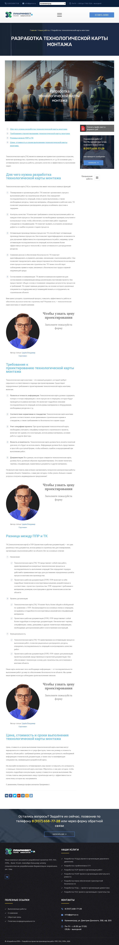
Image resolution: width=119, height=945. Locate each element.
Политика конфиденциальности (21, 921)
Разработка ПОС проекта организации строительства (87, 892)
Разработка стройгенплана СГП (77, 865)
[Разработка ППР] (19, 15)
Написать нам (58, 834)
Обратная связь (14, 917)
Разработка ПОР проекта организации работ (83, 870)
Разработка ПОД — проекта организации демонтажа (86, 888)
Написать (92, 163)
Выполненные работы (17, 909)
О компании (13, 913)
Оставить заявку (102, 15)
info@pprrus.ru (30, 3)
